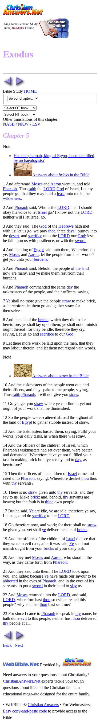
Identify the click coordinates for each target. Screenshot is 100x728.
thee (51, 231)
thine (49, 502)
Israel (42, 212)
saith (32, 188)
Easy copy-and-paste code (25, 711)
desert (14, 235)
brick (34, 497)
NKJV (23, 124)
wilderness (12, 198)
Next (19, 645)
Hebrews (66, 226)
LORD (49, 188)
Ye (8, 301)
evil (24, 618)
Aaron (55, 184)
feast (61, 193)
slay (73, 585)
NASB (9, 124)
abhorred (10, 581)
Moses (36, 184)
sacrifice (35, 235)
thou (85, 478)
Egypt (39, 249)
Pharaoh (10, 188)
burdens (40, 259)
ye (51, 511)
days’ (71, 231)
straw (66, 301)
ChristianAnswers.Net (21, 681)
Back (7, 645)
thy (14, 483)
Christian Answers (43, 704)
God (60, 188)
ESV (36, 124)
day (70, 287)
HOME (30, 91)
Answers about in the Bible (60, 175)
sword (80, 240)
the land (82, 268)
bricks (43, 319)
